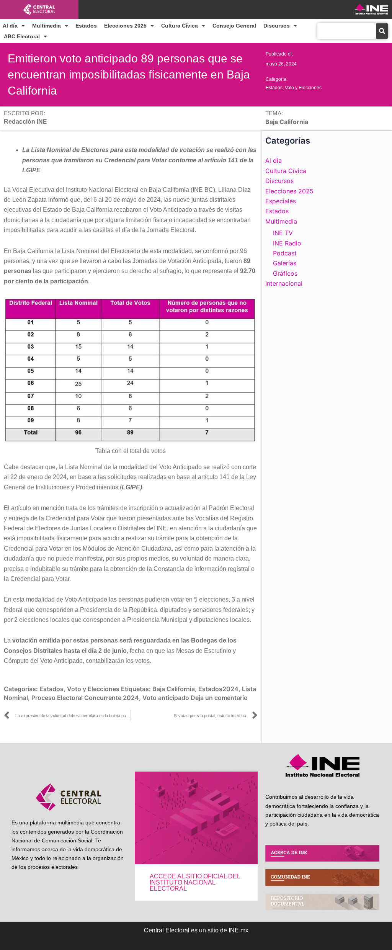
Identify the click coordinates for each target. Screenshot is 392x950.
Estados (86, 26)
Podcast (285, 253)
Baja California (173, 689)
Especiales (280, 201)
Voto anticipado (165, 697)
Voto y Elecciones (303, 87)
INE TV (283, 233)
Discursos (276, 26)
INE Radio (287, 243)
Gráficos (285, 273)
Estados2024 (218, 689)
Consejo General (234, 26)
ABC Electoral (22, 36)
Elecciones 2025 (125, 26)
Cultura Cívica (179, 26)
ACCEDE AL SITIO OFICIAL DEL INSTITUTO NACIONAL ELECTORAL (195, 882)
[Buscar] (382, 31)
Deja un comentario (219, 697)
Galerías (284, 263)
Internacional (283, 283)
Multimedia (46, 26)
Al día (10, 26)
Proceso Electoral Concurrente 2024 (85, 697)
